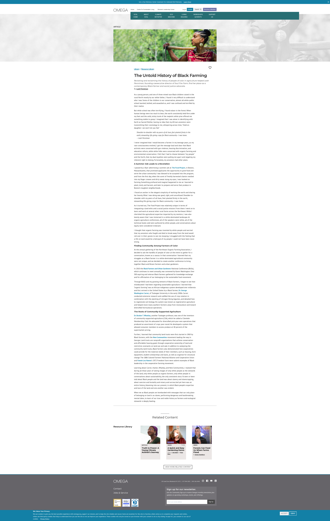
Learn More (187, 2)
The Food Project (178, 168)
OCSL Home (135, 16)
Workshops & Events (198, 16)
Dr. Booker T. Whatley (142, 315)
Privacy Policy (44, 519)
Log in (184, 9)
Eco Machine (171, 16)
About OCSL (146, 16)
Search (197, 9)
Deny (293, 513)
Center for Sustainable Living (145, 9)
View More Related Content (178, 467)
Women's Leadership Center (166, 9)
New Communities (160, 337)
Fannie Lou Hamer (144, 360)
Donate (190, 9)
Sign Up (211, 502)
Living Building (184, 16)
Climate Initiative (158, 16)
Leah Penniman (142, 89)
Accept (284, 513)
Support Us (212, 16)
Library (136, 69)
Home (132, 9)
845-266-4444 (196, 481)
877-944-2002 (186, 481)
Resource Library (147, 69)
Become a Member (210, 9)
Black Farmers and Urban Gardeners (157, 268)
